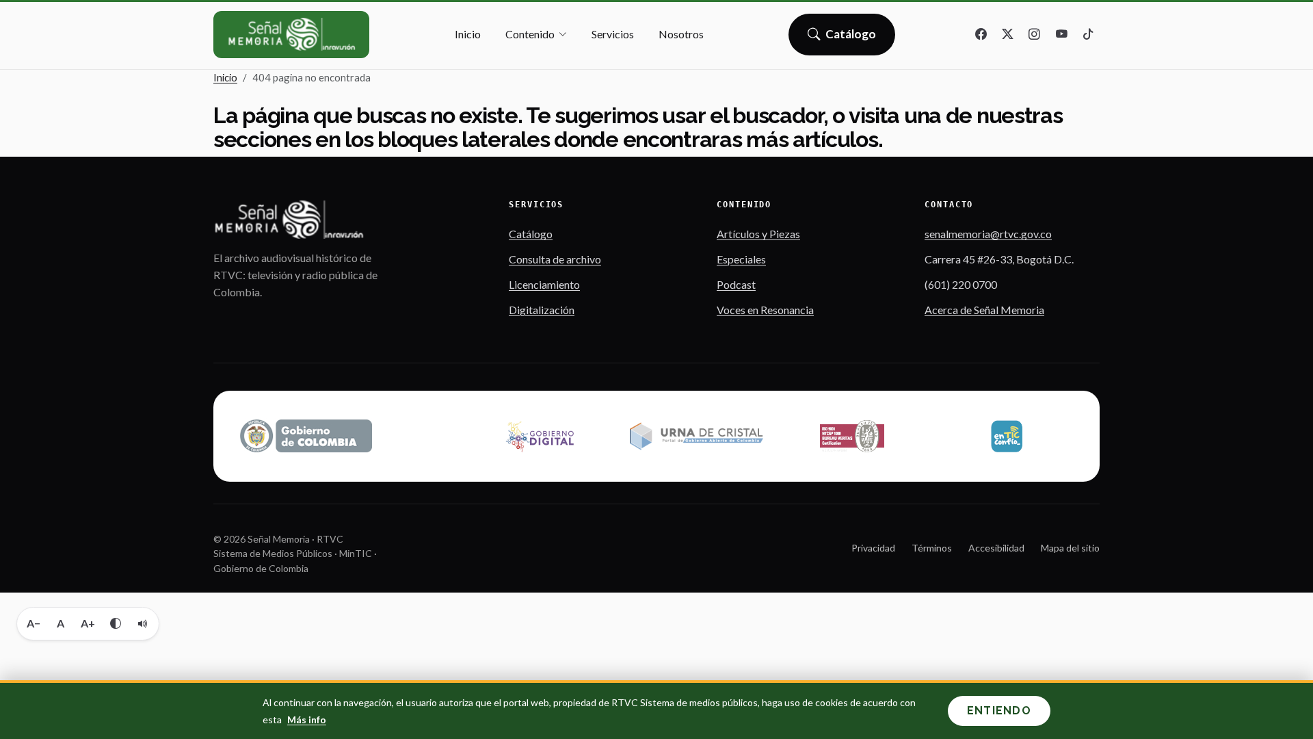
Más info (306, 719)
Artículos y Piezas (758, 233)
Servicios (613, 33)
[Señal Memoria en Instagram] (1034, 35)
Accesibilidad (996, 548)
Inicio (468, 33)
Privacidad (873, 548)
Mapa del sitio (1070, 548)
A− (33, 623)
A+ (88, 623)
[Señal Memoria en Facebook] (981, 35)
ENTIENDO (999, 710)
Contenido (530, 33)
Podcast (736, 284)
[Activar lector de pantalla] (143, 623)
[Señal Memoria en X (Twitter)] (1008, 35)
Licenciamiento (544, 284)
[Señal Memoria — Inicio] (291, 34)
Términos (932, 548)
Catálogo (851, 38)
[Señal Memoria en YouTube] (1061, 35)
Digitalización (541, 309)
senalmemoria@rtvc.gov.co (988, 233)
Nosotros (681, 33)
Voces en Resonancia (765, 309)
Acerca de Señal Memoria (984, 309)
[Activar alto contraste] (115, 623)
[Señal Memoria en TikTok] (1088, 35)
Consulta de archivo (555, 258)
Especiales (741, 258)
